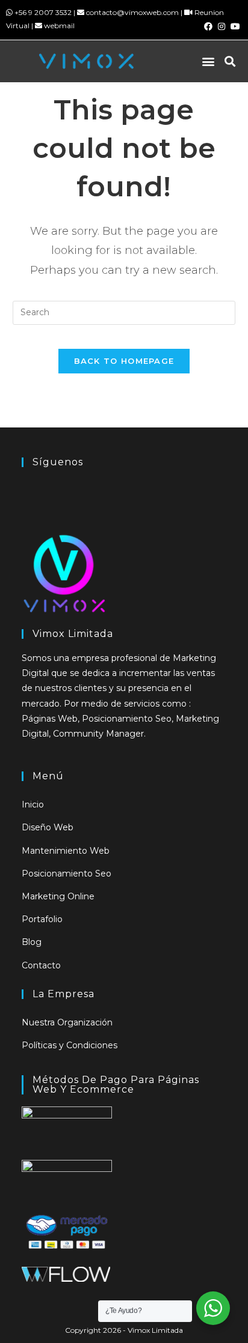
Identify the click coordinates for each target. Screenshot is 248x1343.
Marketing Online (58, 896)
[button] (209, 61)
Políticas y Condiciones (69, 1045)
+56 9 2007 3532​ (43, 12)
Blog (32, 942)
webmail (59, 25)
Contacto (41, 965)
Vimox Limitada (155, 1330)
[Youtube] (235, 26)
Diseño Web (47, 827)
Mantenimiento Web (66, 850)
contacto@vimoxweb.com (132, 12)
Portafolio (42, 919)
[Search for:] (124, 312)
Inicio (33, 804)
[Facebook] (208, 26)
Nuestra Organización (67, 1022)
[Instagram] (221, 26)
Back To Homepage (124, 361)
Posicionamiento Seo (66, 873)
